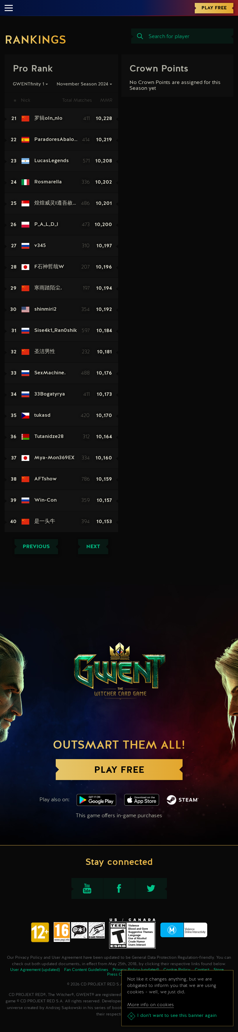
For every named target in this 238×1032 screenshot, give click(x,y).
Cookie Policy (176, 970)
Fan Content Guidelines (86, 970)
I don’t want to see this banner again (177, 1015)
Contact (202, 970)
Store (219, 970)
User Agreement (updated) (35, 970)
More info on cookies (150, 1004)
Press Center (119, 974)
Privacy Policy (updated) (136, 970)
